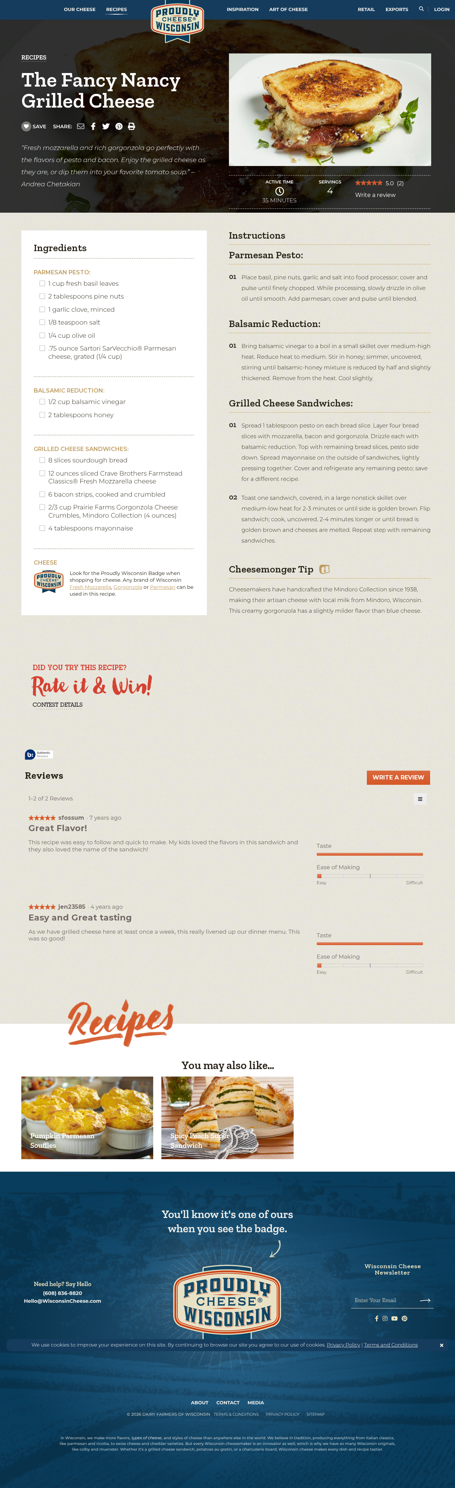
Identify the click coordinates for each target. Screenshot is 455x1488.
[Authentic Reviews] (39, 755)
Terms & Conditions (236, 1414)
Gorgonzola (128, 587)
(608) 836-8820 (62, 1293)
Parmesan (162, 587)
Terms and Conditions (391, 1345)
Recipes (116, 9)
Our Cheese (80, 9)
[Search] (421, 10)
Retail (366, 9)
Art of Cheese (288, 9)
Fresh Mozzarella (90, 587)
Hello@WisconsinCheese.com (62, 1301)
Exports (397, 9)
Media (256, 1403)
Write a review (375, 197)
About (199, 1403)
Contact (228, 1403)
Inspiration (243, 9)
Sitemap (315, 1414)
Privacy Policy (343, 1345)
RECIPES (34, 57)
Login (442, 9)
